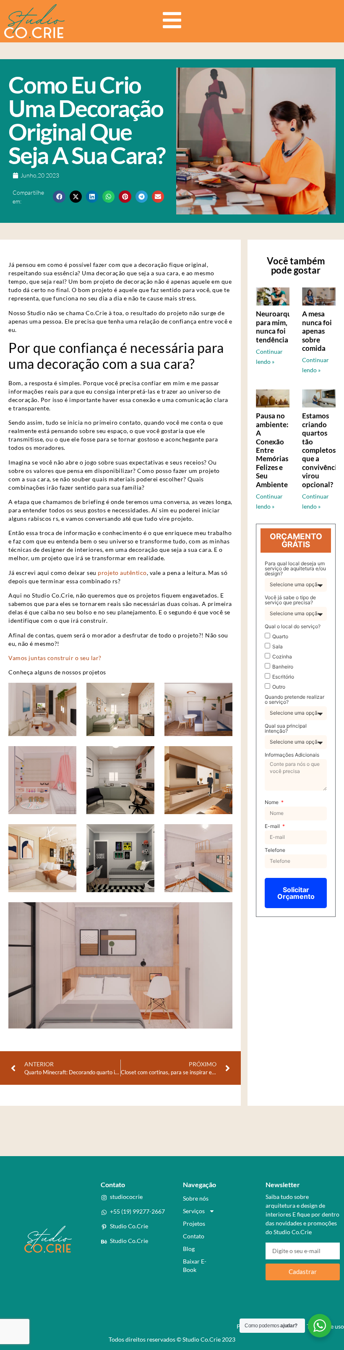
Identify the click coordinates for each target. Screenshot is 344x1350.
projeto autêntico (122, 572)
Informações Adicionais (292, 755)
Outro (278, 687)
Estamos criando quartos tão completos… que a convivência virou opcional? (321, 449)
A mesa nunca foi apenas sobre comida (317, 331)
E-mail (273, 826)
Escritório (283, 677)
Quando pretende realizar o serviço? (294, 700)
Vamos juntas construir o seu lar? (55, 657)
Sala (277, 646)
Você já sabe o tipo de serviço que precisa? (290, 600)
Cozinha (282, 656)
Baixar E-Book (194, 1265)
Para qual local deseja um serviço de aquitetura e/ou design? (295, 569)
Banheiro (282, 666)
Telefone (275, 850)
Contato (193, 1236)
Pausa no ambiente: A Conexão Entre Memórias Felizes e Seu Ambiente (272, 449)
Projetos (194, 1223)
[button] (59, 197)
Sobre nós (195, 1198)
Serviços (194, 1210)
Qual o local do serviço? (293, 626)
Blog (189, 1248)
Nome (272, 802)
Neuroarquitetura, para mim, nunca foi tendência (286, 326)
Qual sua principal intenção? (286, 728)
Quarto (280, 636)
